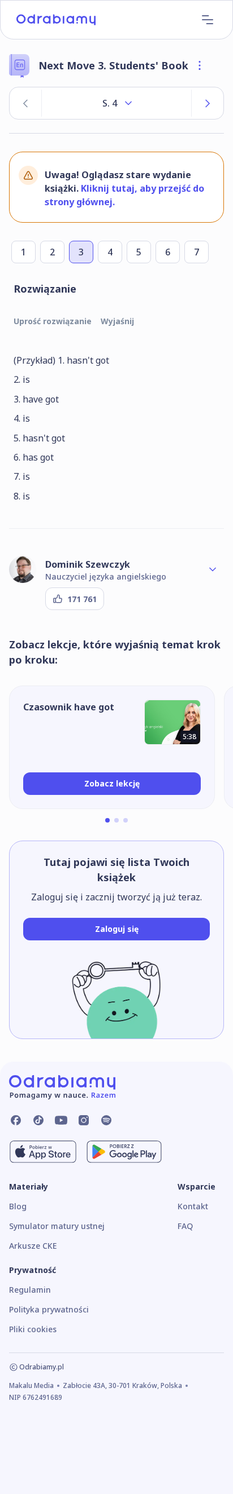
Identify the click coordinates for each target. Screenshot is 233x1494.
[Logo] (56, 20)
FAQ (185, 1226)
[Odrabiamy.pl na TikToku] (38, 1120)
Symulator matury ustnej (57, 1226)
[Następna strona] (207, 103)
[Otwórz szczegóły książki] (199, 65)
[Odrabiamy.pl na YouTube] (61, 1120)
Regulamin (30, 1289)
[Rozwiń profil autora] (212, 569)
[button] (107, 820)
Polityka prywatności (49, 1309)
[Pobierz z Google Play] (124, 1152)
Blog (18, 1206)
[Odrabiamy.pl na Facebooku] (16, 1120)
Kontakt (193, 1206)
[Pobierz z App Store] (43, 1152)
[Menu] (207, 19)
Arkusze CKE (33, 1245)
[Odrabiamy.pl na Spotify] (106, 1120)
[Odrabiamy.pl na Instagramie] (83, 1120)
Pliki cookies (33, 1329)
